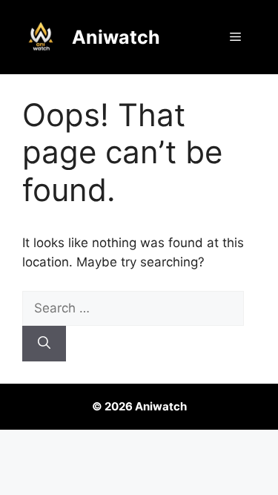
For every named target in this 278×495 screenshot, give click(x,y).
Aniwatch (116, 37)
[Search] (44, 343)
